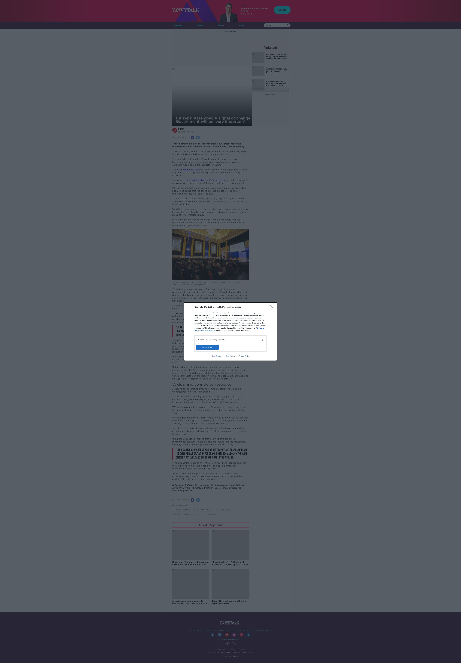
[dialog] (230, 331)
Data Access (230, 356)
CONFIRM (207, 347)
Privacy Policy (244, 356)
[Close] (272, 307)
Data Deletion (217, 356)
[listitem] (230, 340)
